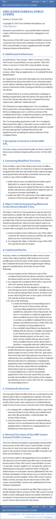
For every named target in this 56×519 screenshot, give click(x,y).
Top (3, 2)
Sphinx (49, 517)
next (44, 2)
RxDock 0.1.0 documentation (14, 507)
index (51, 2)
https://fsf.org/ (10, 26)
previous (35, 2)
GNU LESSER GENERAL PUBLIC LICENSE (19, 5)
